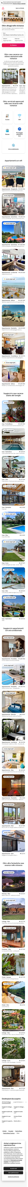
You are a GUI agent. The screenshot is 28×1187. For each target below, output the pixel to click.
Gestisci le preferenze (13, 1176)
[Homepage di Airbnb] (3, 8)
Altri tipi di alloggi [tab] (6, 1102)
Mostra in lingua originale (19, 3)
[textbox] (7, 40)
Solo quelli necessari (13, 1172)
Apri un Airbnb (20, 8)
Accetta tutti (13, 1168)
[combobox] (13, 35)
